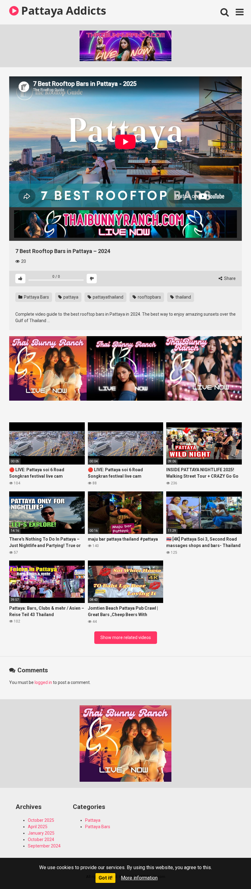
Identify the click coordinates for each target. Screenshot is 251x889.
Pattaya (92, 820)
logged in (43, 682)
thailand (182, 297)
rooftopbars (149, 297)
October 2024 (41, 839)
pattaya (70, 297)
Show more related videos (125, 637)
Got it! (105, 878)
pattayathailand (107, 297)
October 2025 (41, 820)
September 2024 (44, 845)
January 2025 (41, 833)
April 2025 (37, 826)
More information (139, 878)
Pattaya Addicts (62, 10)
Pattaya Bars (36, 297)
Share (229, 278)
